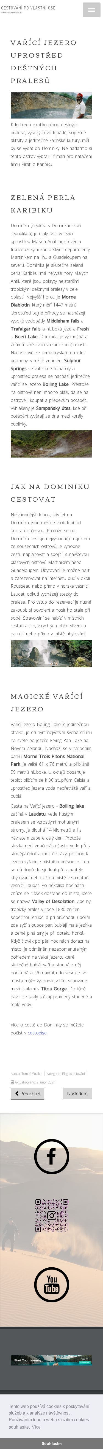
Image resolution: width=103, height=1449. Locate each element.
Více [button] (36, 1427)
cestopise (37, 1033)
